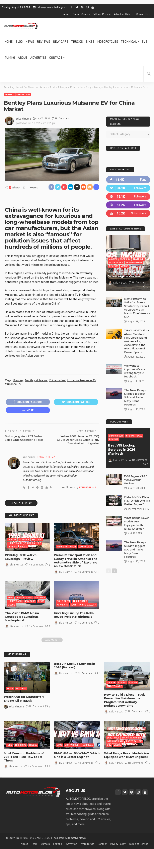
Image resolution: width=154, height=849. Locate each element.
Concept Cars (24, 597)
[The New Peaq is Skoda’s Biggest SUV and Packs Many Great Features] (114, 393)
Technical (129, 41)
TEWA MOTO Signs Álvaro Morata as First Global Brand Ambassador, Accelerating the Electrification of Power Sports (136, 341)
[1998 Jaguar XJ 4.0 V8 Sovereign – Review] (27, 537)
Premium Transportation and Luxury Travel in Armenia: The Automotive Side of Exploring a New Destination (75, 560)
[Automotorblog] (21, 26)
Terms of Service (138, 843)
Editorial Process (102, 14)
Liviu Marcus (16, 564)
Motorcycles (107, 41)
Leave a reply (19, 503)
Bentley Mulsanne (36, 380)
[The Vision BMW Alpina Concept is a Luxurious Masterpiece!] (27, 595)
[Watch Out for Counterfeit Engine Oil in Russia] (27, 677)
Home (8, 41)
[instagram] (128, 204)
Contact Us (142, 14)
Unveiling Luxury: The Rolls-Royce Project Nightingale (74, 615)
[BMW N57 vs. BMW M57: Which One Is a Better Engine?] (114, 500)
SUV (109, 744)
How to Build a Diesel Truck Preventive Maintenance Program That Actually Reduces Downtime (124, 700)
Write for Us (87, 843)
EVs (144, 41)
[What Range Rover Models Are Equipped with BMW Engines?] (114, 521)
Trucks (77, 41)
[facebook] (128, 179)
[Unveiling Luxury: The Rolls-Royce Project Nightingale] (76, 595)
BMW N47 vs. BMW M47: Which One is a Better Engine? (77, 755)
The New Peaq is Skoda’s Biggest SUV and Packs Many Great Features (135, 397)
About (66, 14)
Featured (37, 539)
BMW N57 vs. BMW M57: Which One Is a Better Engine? (137, 500)
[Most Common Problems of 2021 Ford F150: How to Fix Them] (27, 735)
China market (57, 380)
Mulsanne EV (13, 383)
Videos (23, 546)
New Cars (60, 41)
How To (133, 682)
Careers (85, 14)
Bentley (9, 94)
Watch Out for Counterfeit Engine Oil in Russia (24, 698)
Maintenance (114, 686)
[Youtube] (128, 213)
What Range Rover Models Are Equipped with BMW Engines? (126, 755)
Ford (9, 744)
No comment (62, 118)
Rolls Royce (63, 601)
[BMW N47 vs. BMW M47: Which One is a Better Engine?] (77, 735)
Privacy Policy (118, 843)
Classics (24, 539)
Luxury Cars (23, 94)
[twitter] (128, 188)
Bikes (90, 41)
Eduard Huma (23, 118)
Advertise (38, 57)
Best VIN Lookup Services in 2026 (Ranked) (121, 450)
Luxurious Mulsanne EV (81, 380)
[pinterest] (128, 196)
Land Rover (113, 737)
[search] (149, 74)
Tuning (9, 57)
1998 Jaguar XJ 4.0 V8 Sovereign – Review (20, 556)
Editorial (58, 843)
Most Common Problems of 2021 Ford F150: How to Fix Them (24, 756)
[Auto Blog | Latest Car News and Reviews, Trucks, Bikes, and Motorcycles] (33, 791)
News (29, 41)
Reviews (43, 41)
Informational (134, 435)
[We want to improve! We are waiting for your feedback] (114, 369)
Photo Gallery (32, 543)
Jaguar (12, 539)
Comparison (116, 435)
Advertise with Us (124, 14)
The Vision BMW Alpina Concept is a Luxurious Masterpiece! (22, 616)
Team (76, 14)
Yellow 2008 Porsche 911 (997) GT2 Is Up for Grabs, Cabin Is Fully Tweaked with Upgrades (78, 440)
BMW (10, 597)
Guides (122, 682)
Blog (19, 41)
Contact (55, 57)
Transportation (66, 546)
